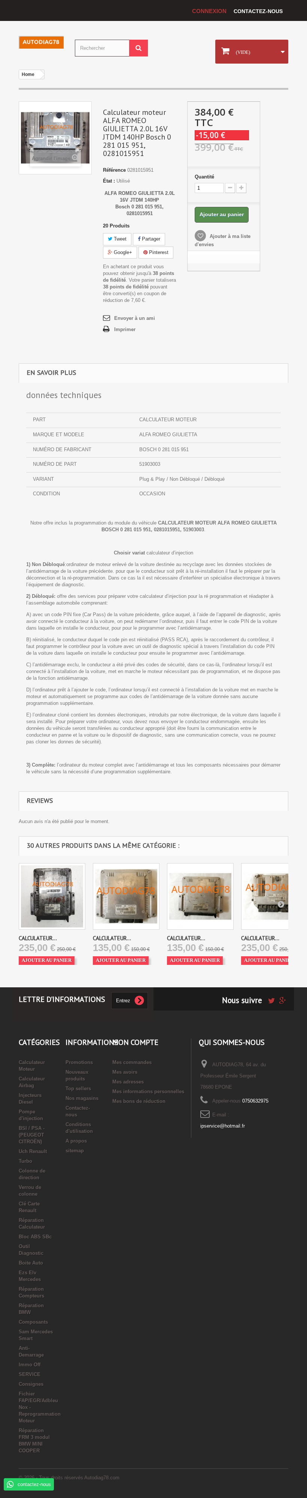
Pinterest (158, 252)
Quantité (204, 177)
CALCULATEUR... (38, 938)
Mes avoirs (124, 1072)
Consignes (31, 1384)
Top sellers (78, 1088)
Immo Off (29, 1364)
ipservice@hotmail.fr (222, 1126)
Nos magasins (82, 1098)
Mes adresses (128, 1082)
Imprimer (125, 329)
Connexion (209, 11)
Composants (33, 1322)
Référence (114, 170)
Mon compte (135, 1042)
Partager (150, 239)
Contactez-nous (258, 11)
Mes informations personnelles (148, 1091)
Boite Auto (31, 1263)
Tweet (119, 239)
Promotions (79, 1062)
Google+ (122, 252)
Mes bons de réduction (138, 1101)
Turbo (25, 1161)
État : (109, 181)
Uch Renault (33, 1151)
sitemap (75, 1150)
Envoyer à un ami (134, 318)
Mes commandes (132, 1062)
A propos (76, 1141)
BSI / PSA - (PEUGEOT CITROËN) (32, 1134)
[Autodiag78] (41, 42)
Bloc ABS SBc (35, 1236)
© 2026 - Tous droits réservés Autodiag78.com (69, 1477)
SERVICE (29, 1374)
